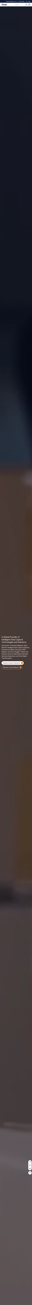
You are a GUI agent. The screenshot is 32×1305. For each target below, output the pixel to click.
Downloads (21, 1)
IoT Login (28, 1)
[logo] (4, 4)
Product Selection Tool (11, 1)
